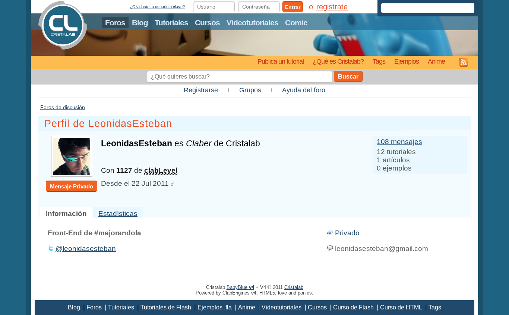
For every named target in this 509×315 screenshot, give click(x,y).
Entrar (292, 7)
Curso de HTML (401, 307)
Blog (140, 22)
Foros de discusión (62, 107)
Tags (379, 61)
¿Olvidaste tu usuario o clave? (157, 6)
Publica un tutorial (280, 61)
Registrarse (201, 90)
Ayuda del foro (303, 90)
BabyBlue (240, 287)
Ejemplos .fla (214, 307)
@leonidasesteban (86, 248)
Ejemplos (406, 61)
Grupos (250, 90)
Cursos (207, 22)
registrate (332, 7)
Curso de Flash (353, 307)
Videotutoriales (252, 22)
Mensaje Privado (71, 186)
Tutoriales (171, 22)
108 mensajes (399, 142)
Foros (115, 22)
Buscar (348, 76)
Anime (436, 61)
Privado (347, 233)
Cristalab (293, 287)
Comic (296, 22)
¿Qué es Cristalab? (338, 61)
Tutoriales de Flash (165, 307)
